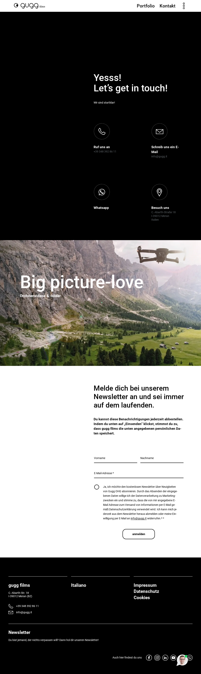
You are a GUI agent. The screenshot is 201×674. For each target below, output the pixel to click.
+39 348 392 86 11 (105, 151)
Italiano (78, 585)
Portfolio (146, 6)
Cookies (142, 597)
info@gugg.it (159, 156)
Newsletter (19, 632)
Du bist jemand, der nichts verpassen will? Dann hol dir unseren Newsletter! (53, 640)
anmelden (138, 534)
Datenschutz (146, 591)
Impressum (145, 585)
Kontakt (167, 6)
